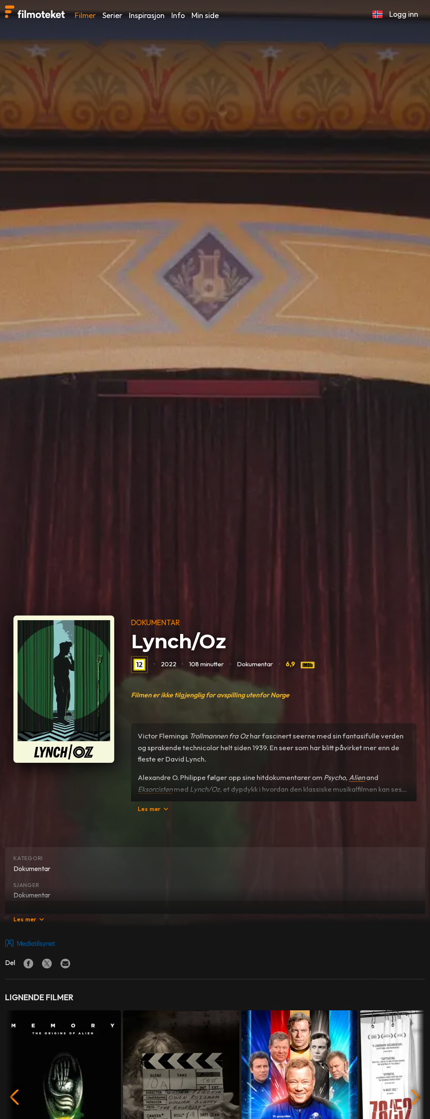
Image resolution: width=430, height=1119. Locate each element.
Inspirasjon (147, 15)
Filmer (85, 15)
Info (178, 15)
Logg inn (403, 14)
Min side (205, 15)
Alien (357, 777)
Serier (112, 15)
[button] (377, 14)
